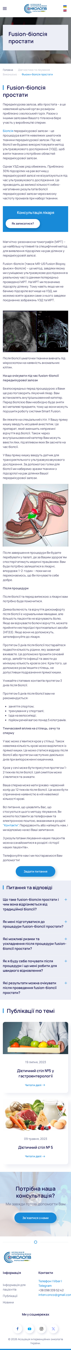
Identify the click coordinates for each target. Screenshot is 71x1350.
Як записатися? (23, 223)
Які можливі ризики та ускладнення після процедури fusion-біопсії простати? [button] (34, 944)
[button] (5, 8)
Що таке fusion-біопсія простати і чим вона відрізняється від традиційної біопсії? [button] (31, 904)
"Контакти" (10, 825)
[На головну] (35, 8)
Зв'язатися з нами (35, 1218)
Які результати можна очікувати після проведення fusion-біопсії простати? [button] (30, 988)
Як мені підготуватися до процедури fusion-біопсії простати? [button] (33, 924)
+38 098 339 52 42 (51, 1290)
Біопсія (8, 131)
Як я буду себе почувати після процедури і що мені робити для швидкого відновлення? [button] (30, 966)
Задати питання (35, 871)
